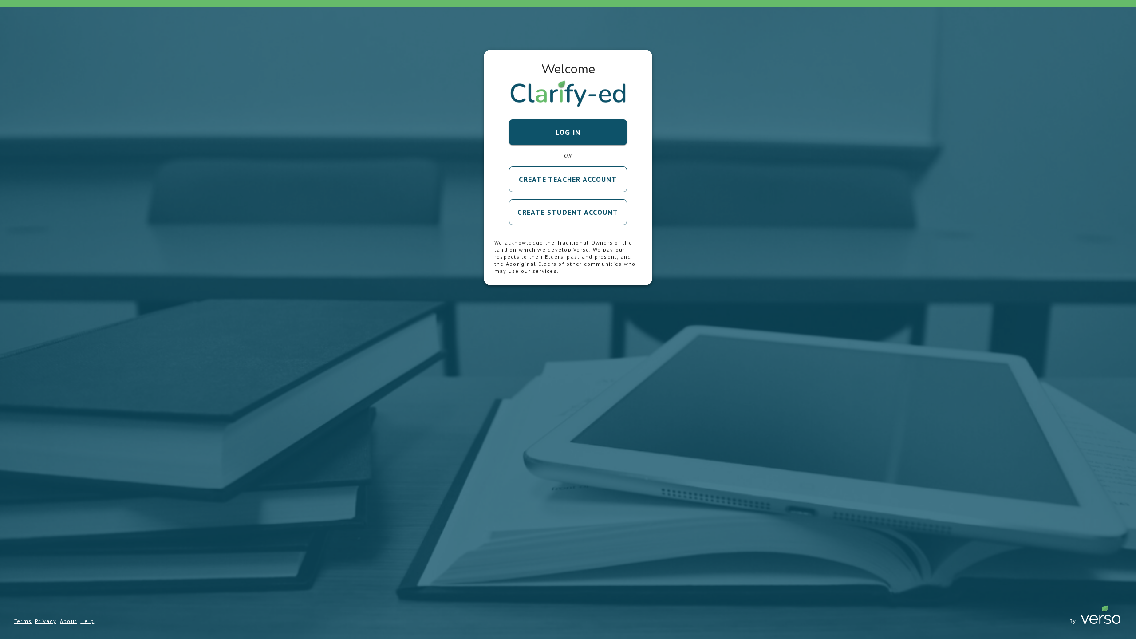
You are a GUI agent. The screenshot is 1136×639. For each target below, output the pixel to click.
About (68, 621)
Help (87, 621)
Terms (23, 621)
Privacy (45, 621)
